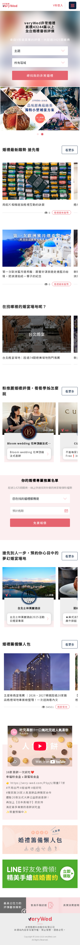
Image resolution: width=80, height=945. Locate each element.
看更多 (69, 150)
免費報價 (40, 523)
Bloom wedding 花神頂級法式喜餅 (27, 454)
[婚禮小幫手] (40, 873)
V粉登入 (58, 5)
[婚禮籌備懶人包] (40, 839)
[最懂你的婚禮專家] (40, 108)
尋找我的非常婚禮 (40, 75)
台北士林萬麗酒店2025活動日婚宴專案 (27, 619)
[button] (38, 134)
